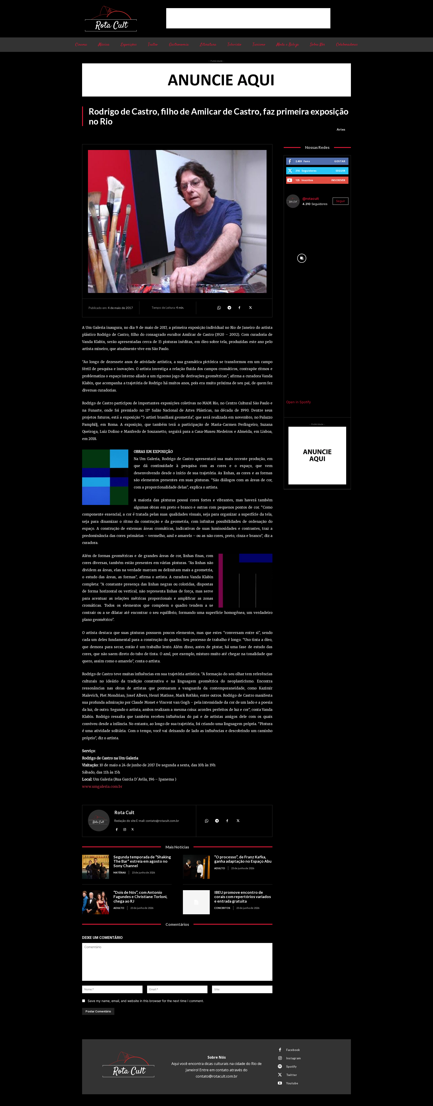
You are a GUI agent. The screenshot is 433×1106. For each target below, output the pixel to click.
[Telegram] (229, 307)
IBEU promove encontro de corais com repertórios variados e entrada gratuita (242, 896)
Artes (341, 129)
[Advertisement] (248, 18)
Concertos (222, 907)
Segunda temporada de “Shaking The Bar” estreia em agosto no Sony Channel (142, 861)
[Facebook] (239, 307)
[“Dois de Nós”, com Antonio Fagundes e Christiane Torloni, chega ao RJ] (95, 902)
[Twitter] (249, 307)
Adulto (219, 868)
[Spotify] (280, 1067)
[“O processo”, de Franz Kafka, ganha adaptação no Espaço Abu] (196, 867)
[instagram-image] (301, 227)
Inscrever (338, 180)
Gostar (339, 161)
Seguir (340, 170)
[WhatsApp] (218, 307)
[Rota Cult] (99, 821)
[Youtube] (280, 1083)
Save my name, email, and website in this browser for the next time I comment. (146, 1001)
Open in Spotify (298, 402)
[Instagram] (124, 829)
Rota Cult (124, 812)
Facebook (293, 1050)
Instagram (293, 1058)
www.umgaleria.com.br (102, 786)
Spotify (291, 1066)
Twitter (291, 1075)
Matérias (119, 872)
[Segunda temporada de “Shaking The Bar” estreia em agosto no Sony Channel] (95, 867)
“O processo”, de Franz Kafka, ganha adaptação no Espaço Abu (243, 859)
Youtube (292, 1083)
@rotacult (310, 198)
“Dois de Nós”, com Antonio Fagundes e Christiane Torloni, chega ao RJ (140, 896)
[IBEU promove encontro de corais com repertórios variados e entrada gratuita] (196, 902)
